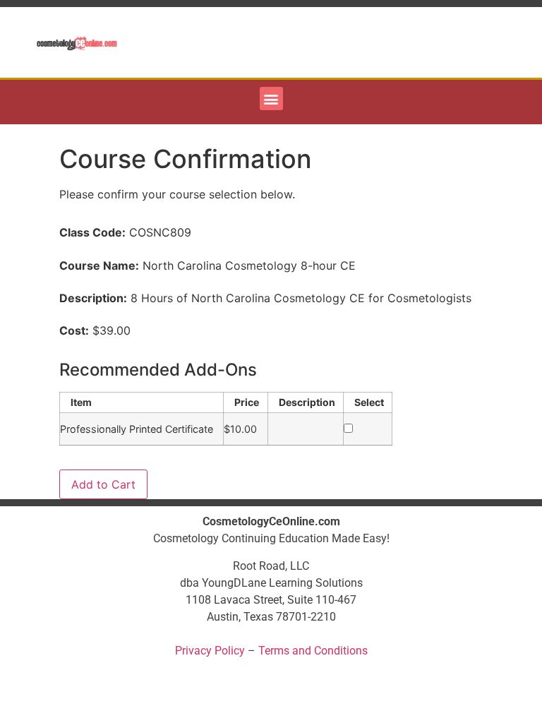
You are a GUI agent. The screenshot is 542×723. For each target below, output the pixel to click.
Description (307, 402)
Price (246, 402)
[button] (271, 98)
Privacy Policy (210, 650)
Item (81, 402)
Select (369, 402)
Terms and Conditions (313, 650)
